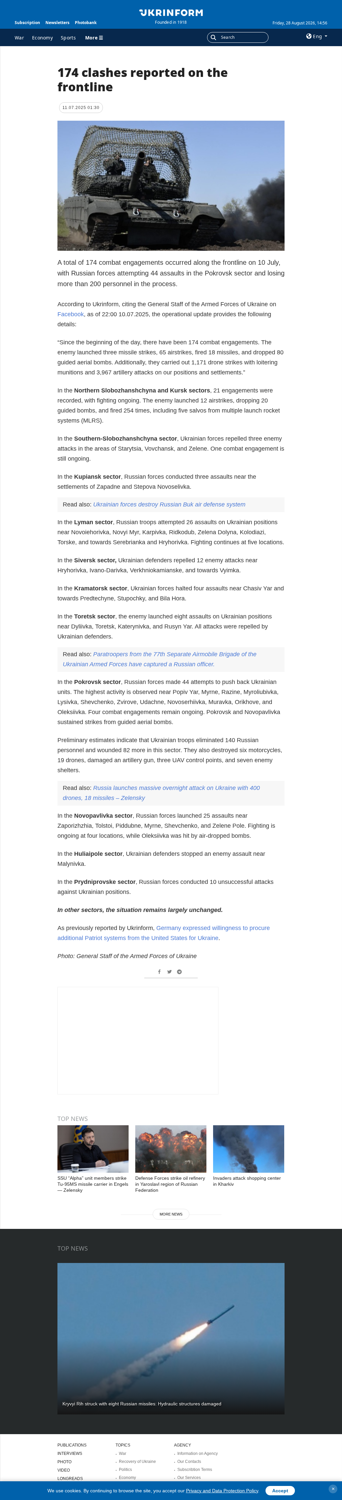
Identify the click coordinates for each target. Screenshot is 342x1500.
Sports (68, 37)
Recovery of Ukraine (137, 1461)
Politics (125, 1469)
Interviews (69, 1453)
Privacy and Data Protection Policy (222, 1490)
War (19, 37)
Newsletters (57, 22)
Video (63, 1470)
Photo (64, 1462)
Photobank (86, 22)
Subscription (27, 22)
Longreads (70, 1478)
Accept (280, 1490)
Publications (72, 1445)
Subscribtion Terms (194, 1469)
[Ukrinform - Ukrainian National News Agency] (170, 12)
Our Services (189, 1477)
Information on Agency (197, 1453)
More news (171, 1214)
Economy (42, 37)
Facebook (70, 314)
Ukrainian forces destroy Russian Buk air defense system (169, 504)
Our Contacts (189, 1461)
